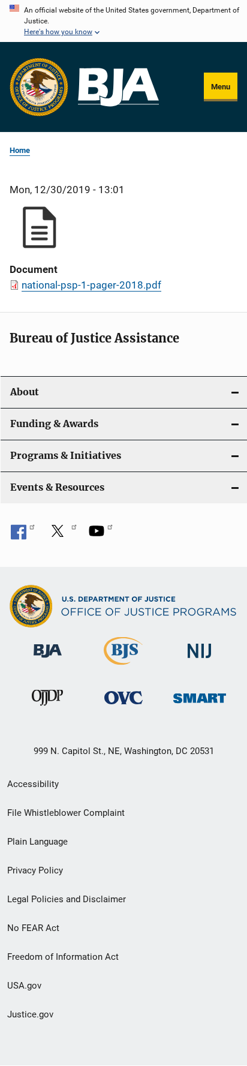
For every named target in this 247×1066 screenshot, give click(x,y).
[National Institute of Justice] (200, 660)
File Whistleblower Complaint (66, 812)
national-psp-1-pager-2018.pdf (91, 285)
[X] (62, 535)
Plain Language (37, 841)
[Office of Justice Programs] (39, 87)
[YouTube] (101, 535)
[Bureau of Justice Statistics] (123, 667)
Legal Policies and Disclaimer (66, 899)
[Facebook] (23, 535)
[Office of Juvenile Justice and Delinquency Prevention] (47, 708)
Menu (220, 86)
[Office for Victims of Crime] (123, 706)
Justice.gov (30, 1014)
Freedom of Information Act (63, 956)
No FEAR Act (33, 928)
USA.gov (24, 985)
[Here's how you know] (123, 21)
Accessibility (33, 784)
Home (20, 150)
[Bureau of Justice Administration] (48, 660)
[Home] (118, 87)
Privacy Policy (35, 870)
